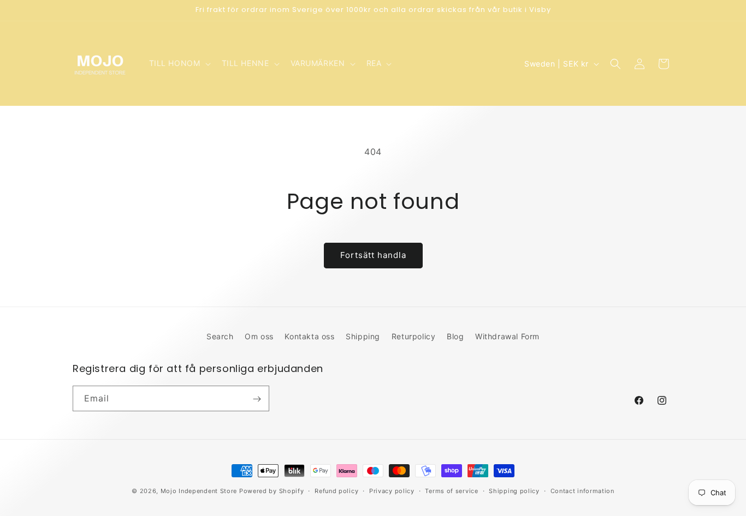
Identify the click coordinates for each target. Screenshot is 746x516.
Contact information (582, 490)
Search (220, 336)
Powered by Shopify (271, 491)
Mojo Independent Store (199, 491)
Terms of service (451, 490)
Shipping (363, 336)
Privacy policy (392, 490)
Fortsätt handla (373, 255)
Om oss (259, 336)
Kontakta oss (309, 336)
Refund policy (336, 490)
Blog (455, 336)
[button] (179, 63)
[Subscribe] (257, 399)
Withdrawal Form (507, 336)
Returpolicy (414, 336)
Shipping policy (514, 490)
